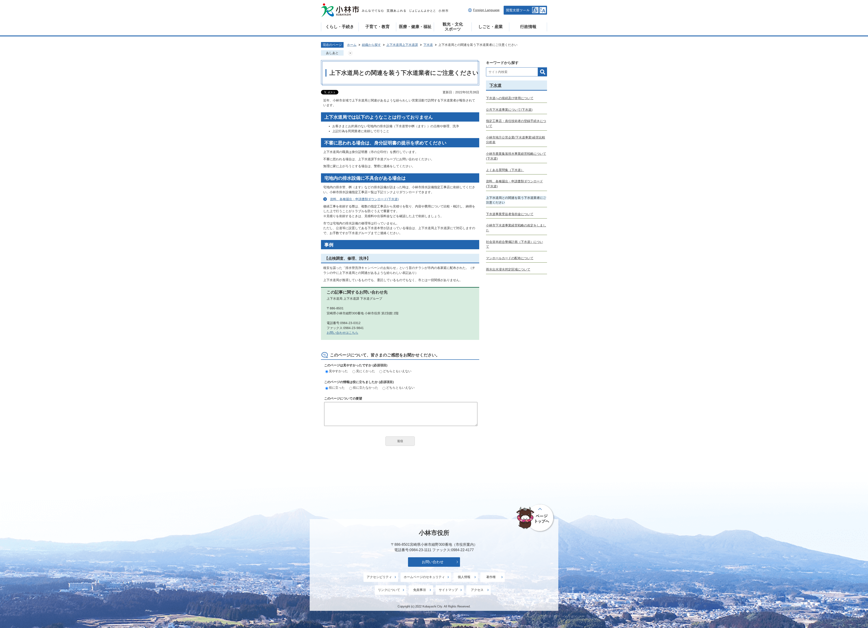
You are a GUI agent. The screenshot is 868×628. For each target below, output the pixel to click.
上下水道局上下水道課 (402, 45)
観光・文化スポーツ (453, 26)
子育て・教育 (377, 26)
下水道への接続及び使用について (509, 98)
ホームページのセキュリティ (424, 577)
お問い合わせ (432, 562)
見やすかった (338, 371)
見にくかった (365, 371)
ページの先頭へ (535, 518)
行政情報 (528, 26)
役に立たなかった (365, 387)
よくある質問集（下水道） (505, 170)
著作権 (491, 577)
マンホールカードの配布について (509, 258)
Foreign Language (486, 10)
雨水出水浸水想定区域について (508, 269)
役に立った (337, 387)
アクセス (477, 590)
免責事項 (419, 590)
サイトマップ (448, 590)
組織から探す (371, 45)
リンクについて (389, 590)
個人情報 (464, 577)
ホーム (351, 45)
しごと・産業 (490, 26)
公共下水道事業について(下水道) (509, 109)
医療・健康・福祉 (415, 26)
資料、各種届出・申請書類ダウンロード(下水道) (364, 199)
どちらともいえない (397, 371)
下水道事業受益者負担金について (509, 214)
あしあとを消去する (350, 53)
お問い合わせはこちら (342, 332)
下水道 (428, 45)
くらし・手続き (340, 26)
